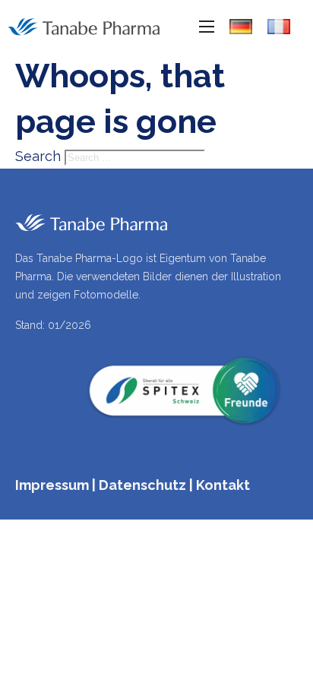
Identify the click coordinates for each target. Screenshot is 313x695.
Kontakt (223, 485)
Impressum (52, 485)
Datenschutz (142, 485)
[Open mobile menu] (206, 27)
